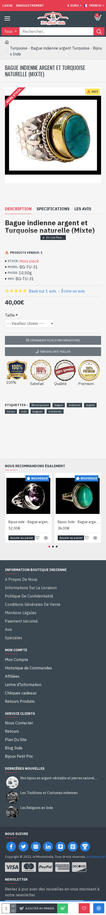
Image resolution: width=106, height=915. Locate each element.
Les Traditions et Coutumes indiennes (49, 793)
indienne (74, 405)
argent (90, 405)
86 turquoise (40, 405)
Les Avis (82, 208)
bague (58, 405)
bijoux (11, 411)
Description (18, 208)
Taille (10, 315)
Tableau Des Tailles (55, 351)
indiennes (55, 411)
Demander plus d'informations (55, 340)
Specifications (53, 208)
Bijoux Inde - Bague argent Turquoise (79, 522)
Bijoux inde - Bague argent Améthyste (29, 522)
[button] (49, 546)
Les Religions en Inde (36, 808)
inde (24, 411)
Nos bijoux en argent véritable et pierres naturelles (59, 778)
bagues (38, 411)
